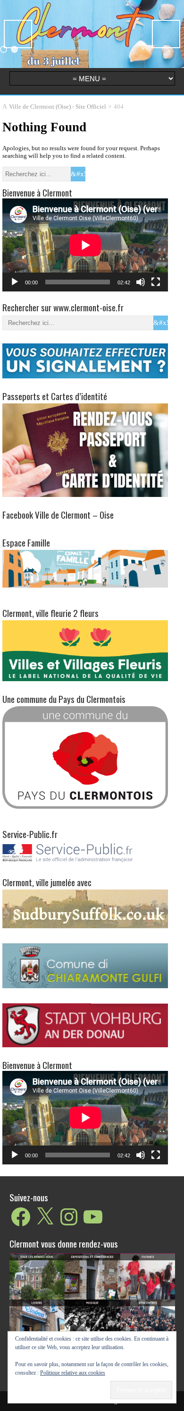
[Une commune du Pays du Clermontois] (85, 757)
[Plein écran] (155, 282)
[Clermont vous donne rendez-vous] (92, 1309)
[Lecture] (14, 282)
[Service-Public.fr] (85, 862)
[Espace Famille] (85, 568)
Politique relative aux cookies (72, 1372)
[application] (85, 244)
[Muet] (140, 282)
